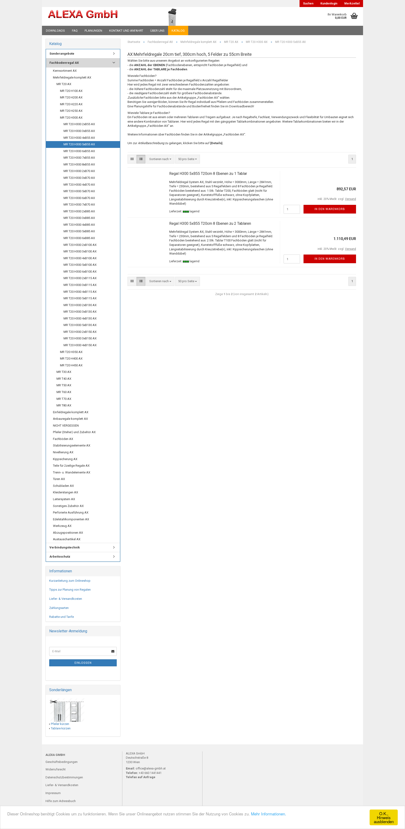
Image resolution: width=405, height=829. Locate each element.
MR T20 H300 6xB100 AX (80, 271)
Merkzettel (352, 3)
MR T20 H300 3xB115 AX (80, 285)
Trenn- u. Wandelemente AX (71, 472)
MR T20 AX (63, 84)
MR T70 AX (63, 399)
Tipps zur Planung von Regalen (70, 589)
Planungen (93, 30)
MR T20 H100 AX (71, 91)
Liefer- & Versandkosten (65, 598)
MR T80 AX (63, 405)
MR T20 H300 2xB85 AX (79, 211)
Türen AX (59, 479)
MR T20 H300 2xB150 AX (80, 332)
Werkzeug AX (62, 526)
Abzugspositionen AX (68, 532)
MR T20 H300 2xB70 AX (79, 171)
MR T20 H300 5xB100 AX (80, 264)
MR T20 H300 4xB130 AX (80, 318)
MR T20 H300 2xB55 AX (79, 124)
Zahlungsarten (59, 608)
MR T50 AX (63, 385)
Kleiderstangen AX (65, 492)
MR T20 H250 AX (71, 111)
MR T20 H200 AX (71, 97)
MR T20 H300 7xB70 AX (79, 204)
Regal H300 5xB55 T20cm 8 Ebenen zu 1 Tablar (208, 173)
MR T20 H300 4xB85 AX (79, 224)
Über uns (157, 30)
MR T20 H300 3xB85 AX (79, 218)
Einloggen (83, 662)
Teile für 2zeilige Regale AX (71, 465)
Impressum (53, 793)
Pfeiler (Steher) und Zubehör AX (74, 432)
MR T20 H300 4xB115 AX (80, 291)
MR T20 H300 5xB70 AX (79, 191)
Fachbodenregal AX (64, 62)
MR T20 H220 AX (71, 104)
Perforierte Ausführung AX (70, 512)
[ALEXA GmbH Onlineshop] (95, 16)
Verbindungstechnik (64, 547)
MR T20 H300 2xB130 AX (80, 305)
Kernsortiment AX (65, 70)
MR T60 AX (63, 392)
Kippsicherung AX (65, 459)
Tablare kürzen (61, 728)
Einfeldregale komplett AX (70, 412)
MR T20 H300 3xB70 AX (79, 178)
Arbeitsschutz (59, 556)
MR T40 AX (63, 378)
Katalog (178, 30)
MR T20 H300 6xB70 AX (79, 198)
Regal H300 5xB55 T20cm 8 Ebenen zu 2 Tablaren (210, 223)
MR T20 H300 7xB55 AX (79, 157)
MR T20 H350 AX (71, 352)
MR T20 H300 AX (71, 117)
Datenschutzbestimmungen (64, 777)
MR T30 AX (63, 372)
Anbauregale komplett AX (70, 418)
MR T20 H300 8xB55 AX (79, 164)
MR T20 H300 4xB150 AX (80, 345)
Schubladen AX (63, 486)
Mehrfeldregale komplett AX (72, 77)
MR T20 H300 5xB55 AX (79, 144)
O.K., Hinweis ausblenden (384, 817)
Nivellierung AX (63, 452)
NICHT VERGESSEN (66, 425)
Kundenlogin (328, 3)
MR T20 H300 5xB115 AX (80, 298)
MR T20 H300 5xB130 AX (80, 325)
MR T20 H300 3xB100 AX (80, 251)
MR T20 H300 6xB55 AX (79, 151)
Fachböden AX (63, 439)
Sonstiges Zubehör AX (68, 506)
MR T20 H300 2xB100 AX (80, 245)
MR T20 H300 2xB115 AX (80, 278)
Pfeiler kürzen (60, 724)
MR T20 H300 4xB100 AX (80, 258)
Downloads (55, 30)
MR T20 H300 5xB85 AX (79, 231)
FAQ (75, 30)
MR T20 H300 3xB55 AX (79, 131)
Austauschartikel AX (66, 539)
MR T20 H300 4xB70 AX (79, 184)
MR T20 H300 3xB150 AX (80, 338)
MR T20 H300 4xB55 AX (79, 137)
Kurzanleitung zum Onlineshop (69, 580)
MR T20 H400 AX (71, 358)
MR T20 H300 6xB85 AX (79, 238)
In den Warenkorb (330, 209)
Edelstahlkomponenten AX (71, 519)
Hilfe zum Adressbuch (60, 801)
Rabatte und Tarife (61, 617)
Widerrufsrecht (55, 769)
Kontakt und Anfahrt (126, 30)
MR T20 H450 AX (71, 365)
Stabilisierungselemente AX (71, 445)
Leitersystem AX (64, 499)
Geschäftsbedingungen (61, 762)
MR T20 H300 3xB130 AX (80, 311)
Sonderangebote (61, 53)
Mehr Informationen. (268, 814)
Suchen (308, 3)
